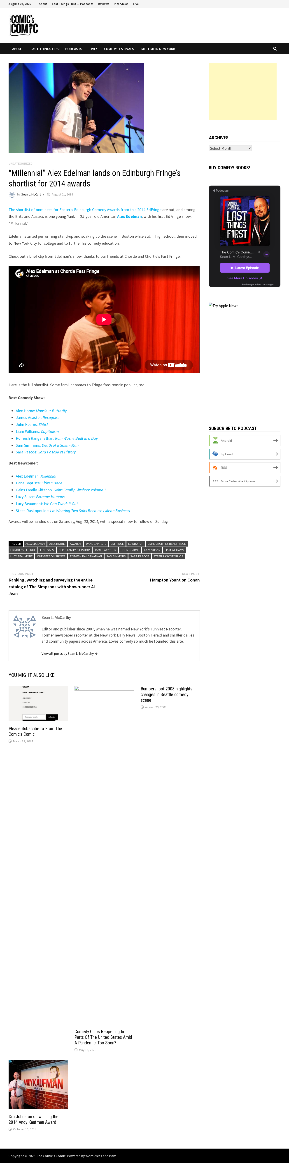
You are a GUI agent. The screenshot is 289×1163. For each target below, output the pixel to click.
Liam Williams (174, 550)
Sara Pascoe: (46, 452)
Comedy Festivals (119, 48)
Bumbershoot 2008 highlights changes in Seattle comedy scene (166, 694)
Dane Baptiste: (39, 482)
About (43, 4)
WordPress (93, 1156)
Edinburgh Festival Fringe (167, 544)
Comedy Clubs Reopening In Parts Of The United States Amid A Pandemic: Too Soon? (103, 1037)
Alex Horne (57, 544)
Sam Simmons (116, 556)
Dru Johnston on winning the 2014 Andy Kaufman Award (33, 1119)
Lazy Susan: (40, 496)
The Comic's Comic (50, 1156)
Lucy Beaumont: (47, 503)
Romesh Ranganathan (86, 556)
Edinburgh (135, 544)
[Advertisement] (243, 91)
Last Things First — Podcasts (72, 4)
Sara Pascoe (139, 556)
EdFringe (117, 544)
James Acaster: (38, 417)
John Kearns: (32, 424)
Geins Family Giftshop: (61, 489)
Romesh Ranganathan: (57, 438)
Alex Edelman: (36, 476)
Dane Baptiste (96, 544)
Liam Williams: (37, 431)
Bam (112, 1156)
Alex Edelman (35, 544)
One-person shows (51, 556)
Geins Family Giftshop (74, 550)
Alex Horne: (41, 410)
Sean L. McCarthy (32, 194)
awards (76, 544)
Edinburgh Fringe (23, 550)
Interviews (121, 4)
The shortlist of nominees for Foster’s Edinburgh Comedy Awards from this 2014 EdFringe (85, 209)
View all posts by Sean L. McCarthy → (70, 653)
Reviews (103, 4)
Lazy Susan (152, 550)
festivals (47, 550)
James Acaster (105, 550)
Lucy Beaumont (21, 556)
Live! (136, 4)
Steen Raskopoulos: (73, 510)
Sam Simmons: (47, 445)
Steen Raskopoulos (168, 556)
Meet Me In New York (158, 48)
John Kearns (130, 550)
